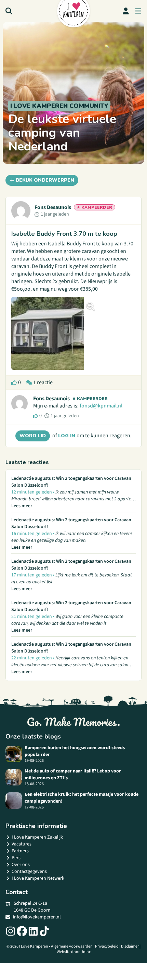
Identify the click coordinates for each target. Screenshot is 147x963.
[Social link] (10, 931)
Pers (16, 857)
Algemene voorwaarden (72, 946)
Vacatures (21, 844)
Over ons (21, 864)
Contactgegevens (29, 871)
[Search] (8, 11)
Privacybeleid (107, 946)
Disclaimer (130, 946)
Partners (20, 851)
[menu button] (138, 11)
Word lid (32, 435)
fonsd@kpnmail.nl (101, 406)
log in (67, 435)
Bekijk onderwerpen (45, 180)
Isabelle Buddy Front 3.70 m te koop (64, 234)
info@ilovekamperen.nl (37, 917)
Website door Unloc (74, 952)
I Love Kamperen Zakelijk (37, 837)
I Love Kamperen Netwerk (38, 878)
